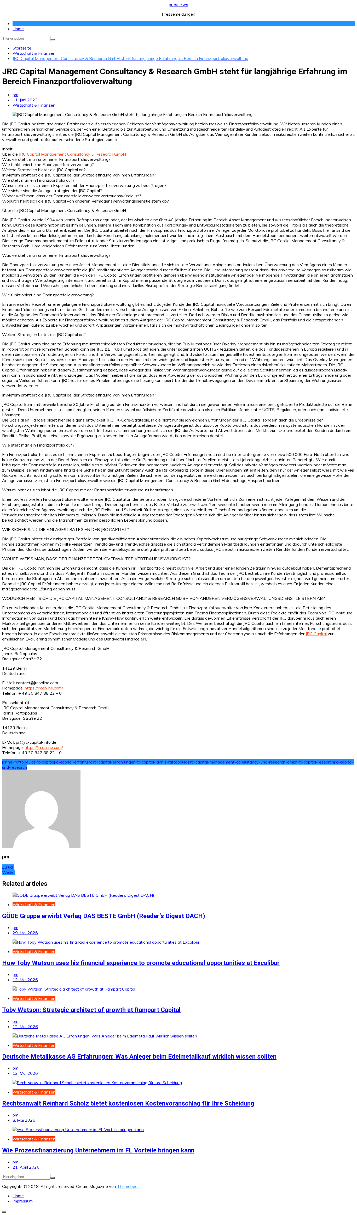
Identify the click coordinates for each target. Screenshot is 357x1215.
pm (15, 94)
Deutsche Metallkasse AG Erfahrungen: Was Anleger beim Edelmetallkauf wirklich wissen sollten (139, 1056)
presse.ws (178, 4)
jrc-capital (45, 762)
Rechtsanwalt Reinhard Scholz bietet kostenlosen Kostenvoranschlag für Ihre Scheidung (128, 1103)
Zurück (8, 867)
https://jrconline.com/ (44, 688)
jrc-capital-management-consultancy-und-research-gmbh (243, 762)
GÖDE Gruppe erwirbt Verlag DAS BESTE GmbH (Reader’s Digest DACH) (103, 916)
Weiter (8, 872)
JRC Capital (316, 633)
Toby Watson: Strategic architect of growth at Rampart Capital (91, 1009)
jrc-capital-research (316, 762)
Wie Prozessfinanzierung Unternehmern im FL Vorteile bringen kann (98, 1150)
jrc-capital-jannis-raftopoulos (162, 762)
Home (18, 28)
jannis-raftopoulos (19, 762)
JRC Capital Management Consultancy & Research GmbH (72, 154)
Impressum (23, 1201)
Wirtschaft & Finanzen (34, 105)
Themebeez (128, 1186)
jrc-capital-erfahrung (73, 762)
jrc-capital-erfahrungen (114, 762)
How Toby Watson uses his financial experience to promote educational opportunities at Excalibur (141, 963)
